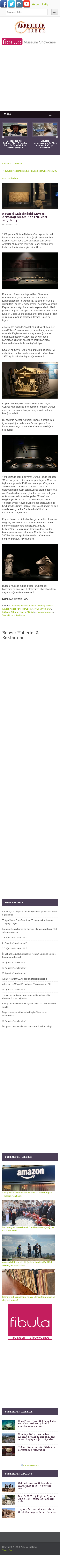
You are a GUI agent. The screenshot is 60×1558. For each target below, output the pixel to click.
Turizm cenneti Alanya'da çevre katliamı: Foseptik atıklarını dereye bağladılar (26, 996)
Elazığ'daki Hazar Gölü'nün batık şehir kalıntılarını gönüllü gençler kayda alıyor (37, 1423)
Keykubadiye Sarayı (41, 608)
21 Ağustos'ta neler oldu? (14, 943)
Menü (8, 114)
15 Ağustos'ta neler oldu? (14, 1020)
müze (37, 611)
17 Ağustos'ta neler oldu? (14, 973)
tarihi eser (21, 615)
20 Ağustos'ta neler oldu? (14, 948)
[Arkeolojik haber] (30, 26)
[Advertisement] (30, 79)
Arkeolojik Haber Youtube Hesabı (26, 3)
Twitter (11, 3)
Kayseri (24, 605)
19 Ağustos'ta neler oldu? (14, 962)
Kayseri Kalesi (9, 608)
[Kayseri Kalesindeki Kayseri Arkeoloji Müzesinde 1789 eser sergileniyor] (30, 196)
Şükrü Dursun (8, 615)
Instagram (19, 3)
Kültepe (6, 611)
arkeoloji (16, 605)
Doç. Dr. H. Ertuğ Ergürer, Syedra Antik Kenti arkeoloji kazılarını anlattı (36, 1499)
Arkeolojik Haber (29, 1546)
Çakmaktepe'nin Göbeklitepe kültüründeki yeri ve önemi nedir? (35, 1485)
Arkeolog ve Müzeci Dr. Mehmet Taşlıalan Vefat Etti (26, 984)
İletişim (46, 4)
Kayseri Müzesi (24, 608)
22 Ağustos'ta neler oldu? (14, 937)
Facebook (3, 3)
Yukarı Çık (7, 1550)
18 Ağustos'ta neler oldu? (14, 967)
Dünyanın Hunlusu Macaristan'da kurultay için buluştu (27, 1026)
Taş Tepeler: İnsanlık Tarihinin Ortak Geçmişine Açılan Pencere (37, 1511)
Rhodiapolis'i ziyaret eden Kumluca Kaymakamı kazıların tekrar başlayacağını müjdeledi (36, 1437)
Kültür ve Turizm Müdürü (22, 611)
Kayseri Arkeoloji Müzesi (41, 605)
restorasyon (47, 611)
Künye (35, 4)
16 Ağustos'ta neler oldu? (14, 989)
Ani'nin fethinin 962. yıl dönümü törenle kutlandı (24, 978)
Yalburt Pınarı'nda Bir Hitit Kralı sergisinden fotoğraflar (37, 1448)
